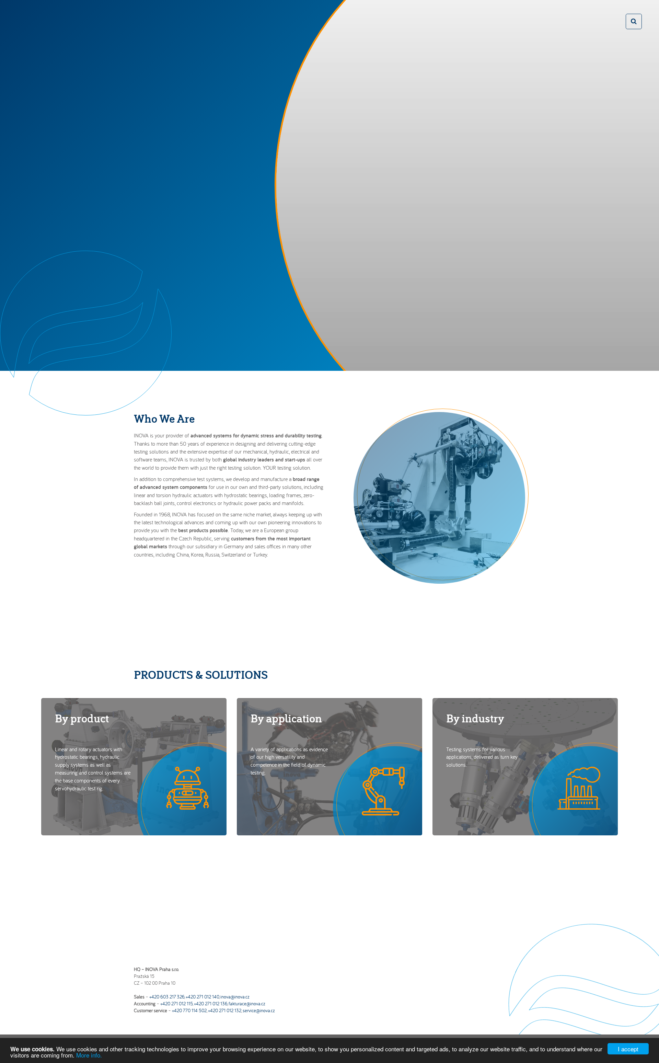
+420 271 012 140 (202, 997)
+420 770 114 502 (189, 1010)
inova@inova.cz (235, 997)
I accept (628, 1048)
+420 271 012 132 (224, 1010)
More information (458, 295)
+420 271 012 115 (176, 1004)
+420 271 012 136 (210, 1004)
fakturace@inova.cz (247, 1004)
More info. (89, 1055)
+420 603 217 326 (166, 997)
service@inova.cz (259, 1010)
